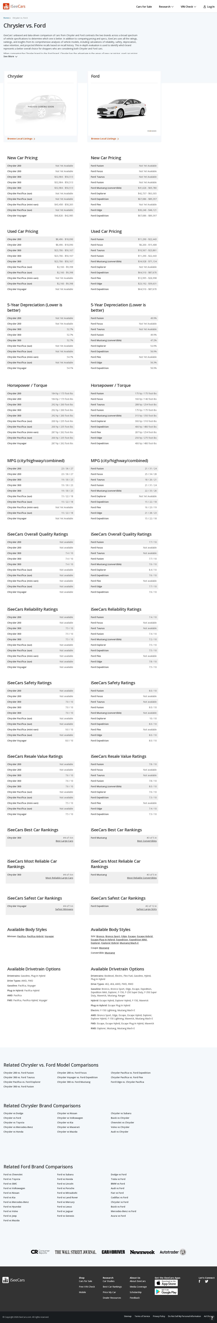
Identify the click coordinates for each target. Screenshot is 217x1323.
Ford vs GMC (10, 1183)
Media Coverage (138, 1286)
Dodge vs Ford (118, 1174)
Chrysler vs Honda (13, 1131)
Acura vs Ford (118, 1215)
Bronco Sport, (113, 936)
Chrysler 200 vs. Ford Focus (72, 1072)
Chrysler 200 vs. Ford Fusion (18, 1072)
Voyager (49, 936)
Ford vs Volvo (10, 1211)
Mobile (82, 1292)
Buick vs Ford (118, 1206)
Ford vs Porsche (65, 1188)
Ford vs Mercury (66, 1202)
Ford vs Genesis (65, 1215)
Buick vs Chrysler (120, 1117)
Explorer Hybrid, (110, 942)
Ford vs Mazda (11, 1220)
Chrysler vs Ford (12, 1117)
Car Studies (109, 1281)
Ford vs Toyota (11, 1179)
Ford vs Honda (65, 1179)
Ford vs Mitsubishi (67, 1192)
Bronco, (100, 936)
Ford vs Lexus (64, 1206)
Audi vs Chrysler (119, 1131)
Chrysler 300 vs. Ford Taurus (19, 1077)
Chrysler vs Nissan (67, 1113)
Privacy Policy (159, 1316)
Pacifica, (21, 936)
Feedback (135, 1297)
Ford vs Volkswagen (14, 1188)
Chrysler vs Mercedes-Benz (18, 1127)
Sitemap (128, 1316)
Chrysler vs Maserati (68, 1127)
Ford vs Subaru (65, 1174)
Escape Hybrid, (145, 936)
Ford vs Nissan (11, 1192)
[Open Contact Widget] (212, 1318)
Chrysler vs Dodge (13, 1113)
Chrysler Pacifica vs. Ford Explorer (22, 1081)
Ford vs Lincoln (65, 1183)
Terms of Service (142, 1316)
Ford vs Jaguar (65, 1211)
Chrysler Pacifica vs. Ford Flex (127, 1077)
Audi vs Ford (117, 1188)
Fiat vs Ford (117, 1192)
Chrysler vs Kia (65, 1122)
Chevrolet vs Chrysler (122, 1122)
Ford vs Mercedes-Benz (16, 1202)
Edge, (124, 936)
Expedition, (122, 939)
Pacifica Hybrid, (35, 936)
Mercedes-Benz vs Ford (123, 1211)
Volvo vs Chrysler (120, 1127)
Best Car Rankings (112, 1286)
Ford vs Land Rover (67, 1197)
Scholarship (136, 1292)
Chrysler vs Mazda (67, 1131)
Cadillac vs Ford (119, 1197)
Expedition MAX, (138, 939)
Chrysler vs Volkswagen (70, 1117)
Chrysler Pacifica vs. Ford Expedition (131, 1072)
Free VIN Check (87, 1286)
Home (6, 18)
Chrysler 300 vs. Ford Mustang (73, 1081)
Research (164, 6)
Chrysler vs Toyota (13, 1122)
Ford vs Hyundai (12, 1206)
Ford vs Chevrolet (13, 1174)
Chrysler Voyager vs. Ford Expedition (77, 1077)
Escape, (132, 936)
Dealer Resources (112, 1297)
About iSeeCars (138, 1281)
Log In (210, 6)
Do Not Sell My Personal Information (184, 1316)
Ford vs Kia (9, 1197)
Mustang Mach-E (129, 942)
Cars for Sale (144, 6)
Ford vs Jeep (10, 1215)
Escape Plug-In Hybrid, (103, 939)
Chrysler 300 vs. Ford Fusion (18, 1086)
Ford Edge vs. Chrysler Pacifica (127, 1081)
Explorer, (96, 942)
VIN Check (187, 6)
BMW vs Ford (118, 1183)
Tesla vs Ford (118, 1179)
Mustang (104, 947)
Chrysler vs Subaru (121, 1113)
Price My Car (109, 1292)
